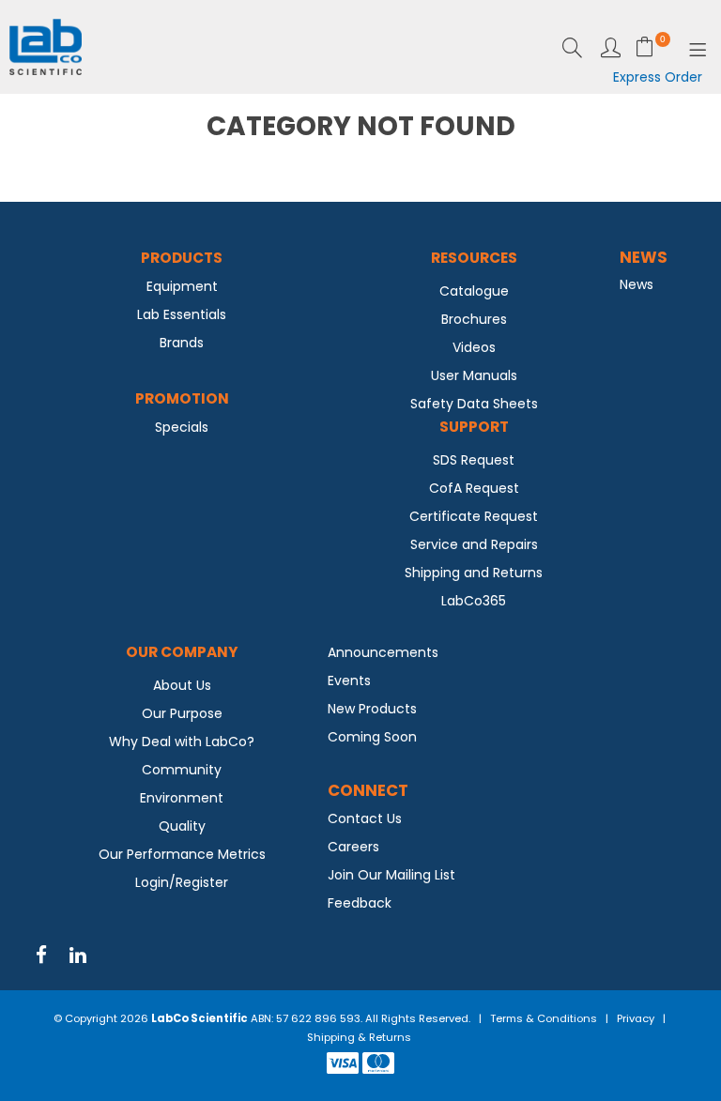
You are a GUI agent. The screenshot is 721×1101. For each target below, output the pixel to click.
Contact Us (365, 818)
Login (611, 47)
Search (572, 47)
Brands (182, 342)
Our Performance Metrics (182, 854)
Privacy (635, 1018)
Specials (181, 427)
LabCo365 (473, 600)
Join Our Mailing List (391, 874)
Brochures (474, 319)
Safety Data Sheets (474, 403)
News (636, 284)
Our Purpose (182, 713)
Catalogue (474, 291)
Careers (353, 846)
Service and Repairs (474, 544)
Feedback (359, 903)
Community (182, 769)
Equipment (182, 286)
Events (349, 680)
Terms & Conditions (543, 1018)
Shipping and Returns (474, 572)
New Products (372, 708)
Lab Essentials (181, 314)
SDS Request (473, 460)
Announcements (383, 652)
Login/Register (181, 882)
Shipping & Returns (359, 1037)
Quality (182, 826)
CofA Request (474, 488)
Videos (474, 347)
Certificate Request (473, 516)
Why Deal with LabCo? (181, 741)
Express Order (657, 77)
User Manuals (474, 375)
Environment (181, 797)
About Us (182, 685)
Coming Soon (372, 736)
